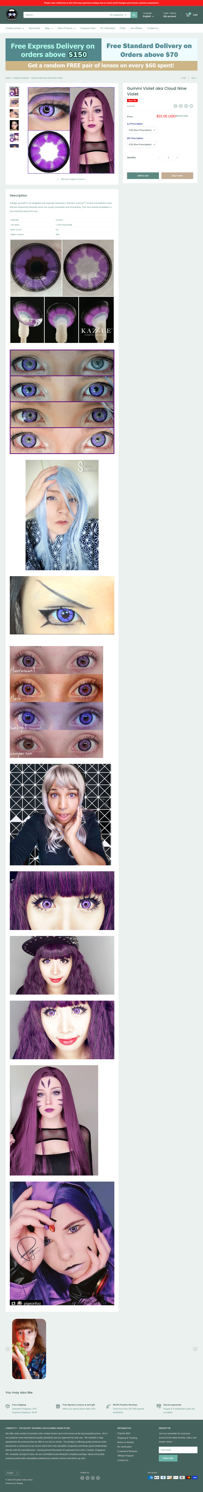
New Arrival (34, 28)
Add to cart (142, 176)
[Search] (133, 15)
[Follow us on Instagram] (93, 1478)
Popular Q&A (123, 1433)
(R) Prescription (135, 138)
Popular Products (21, 78)
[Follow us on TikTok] (98, 1478)
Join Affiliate (136, 28)
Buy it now (177, 176)
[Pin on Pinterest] (181, 106)
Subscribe (168, 1458)
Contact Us (152, 28)
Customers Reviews (127, 1451)
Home (8, 78)
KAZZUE (131, 106)
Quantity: (131, 157)
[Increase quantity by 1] (177, 158)
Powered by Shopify (14, 1483)
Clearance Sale (88, 28)
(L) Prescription (135, 124)
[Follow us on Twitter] (87, 1478)
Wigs (47, 28)
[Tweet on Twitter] (186, 106)
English (10, 1473)
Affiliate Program (125, 1455)
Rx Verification (124, 1447)
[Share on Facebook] (175, 106)
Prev (184, 78)
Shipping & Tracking (127, 1438)
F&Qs (123, 28)
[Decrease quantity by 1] (160, 158)
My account (170, 16)
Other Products (65, 28)
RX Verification (107, 28)
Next (193, 78)
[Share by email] (191, 106)
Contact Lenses (13, 28)
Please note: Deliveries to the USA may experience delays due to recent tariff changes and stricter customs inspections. (101, 3)
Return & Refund (125, 1442)
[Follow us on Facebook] (82, 1478)
